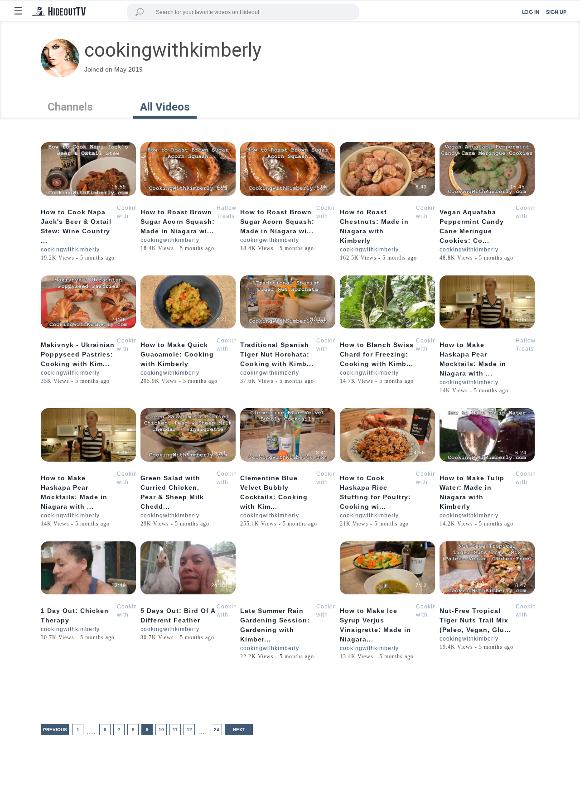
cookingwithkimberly (70, 249)
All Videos (165, 107)
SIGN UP (556, 12)
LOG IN (530, 12)
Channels (70, 107)
